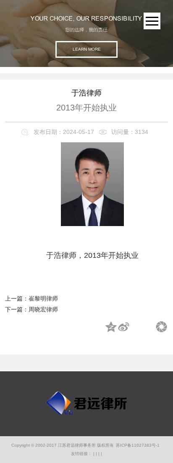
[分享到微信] (161, 327)
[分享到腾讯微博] (136, 327)
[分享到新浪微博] (124, 327)
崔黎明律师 (43, 298)
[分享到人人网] (149, 327)
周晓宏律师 (43, 309)
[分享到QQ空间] (111, 327)
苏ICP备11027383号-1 (138, 445)
